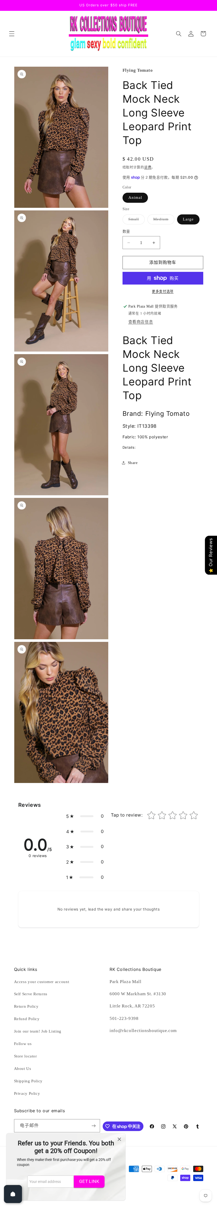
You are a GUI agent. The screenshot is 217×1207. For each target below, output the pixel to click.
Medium (163, 220)
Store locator (25, 1056)
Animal (135, 197)
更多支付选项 (162, 291)
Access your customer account (41, 982)
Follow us (23, 1044)
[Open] (13, 1194)
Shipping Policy (28, 1081)
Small (135, 220)
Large (188, 219)
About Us (22, 1068)
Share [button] (133, 463)
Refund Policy (27, 1019)
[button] (12, 34)
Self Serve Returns (30, 994)
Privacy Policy (27, 1093)
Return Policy (26, 1006)
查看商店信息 (140, 322)
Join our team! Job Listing (37, 1031)
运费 (147, 167)
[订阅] (93, 1125)
